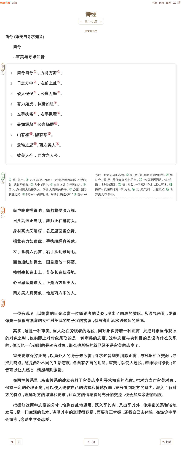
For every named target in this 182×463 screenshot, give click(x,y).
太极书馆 (5, 2)
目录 (161, 2)
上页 (166, 441)
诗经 (91, 14)
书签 (154, 2)
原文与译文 (91, 31)
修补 (168, 2)
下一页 (91, 441)
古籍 (14, 2)
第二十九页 (91, 21)
